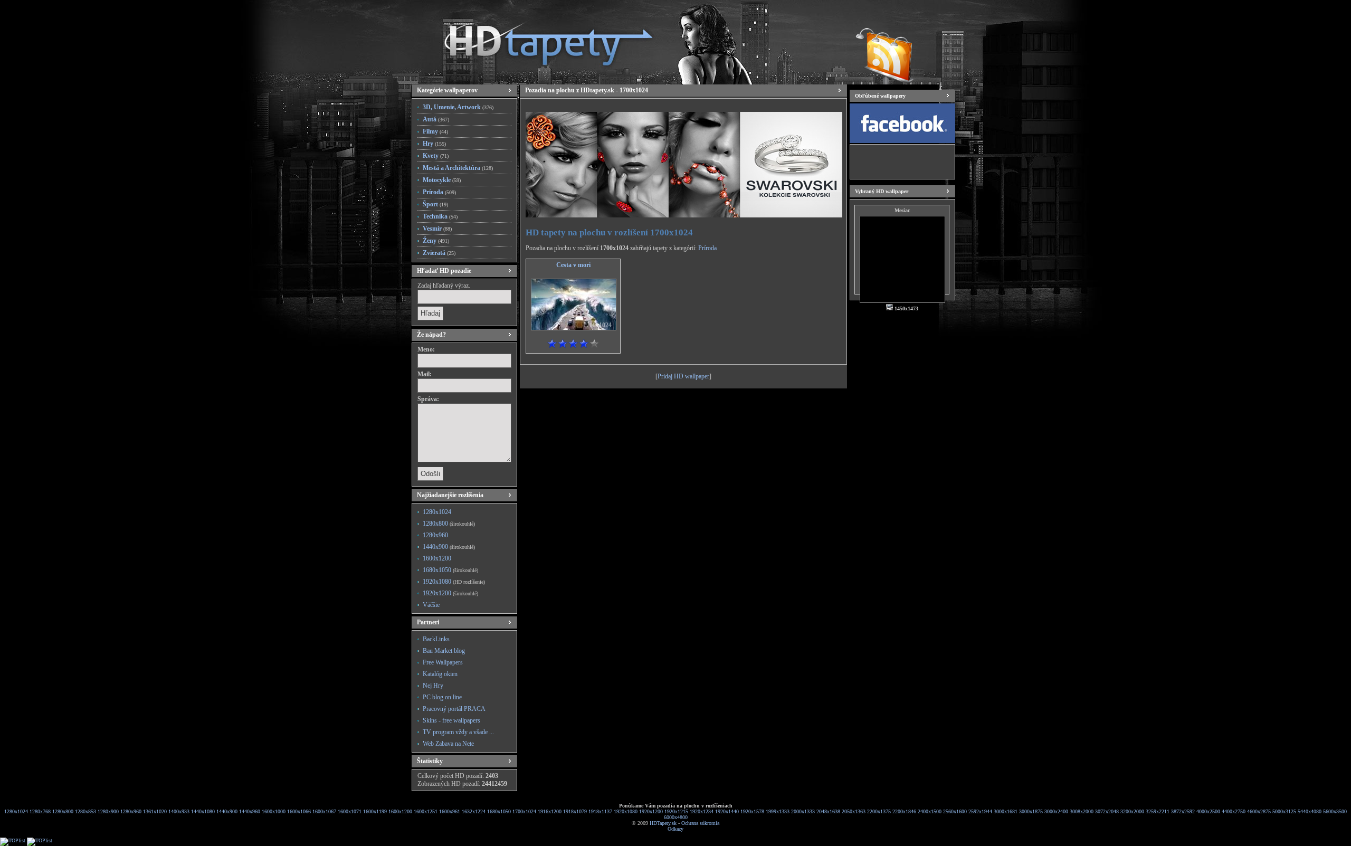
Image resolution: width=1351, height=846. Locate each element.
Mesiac (902, 210)
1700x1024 (524, 811)
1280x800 (449, 523)
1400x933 (178, 811)
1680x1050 (450, 570)
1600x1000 (274, 811)
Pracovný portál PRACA (454, 708)
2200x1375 (879, 811)
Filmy (435, 131)
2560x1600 (955, 811)
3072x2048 (1107, 811)
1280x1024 (437, 512)
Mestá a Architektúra (458, 168)
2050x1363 (853, 811)
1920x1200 (450, 593)
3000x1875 (1031, 811)
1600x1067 (324, 811)
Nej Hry (433, 685)
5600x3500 (1335, 811)
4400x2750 (1233, 811)
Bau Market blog (444, 650)
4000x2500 (1208, 811)
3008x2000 (1081, 811)
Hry (434, 143)
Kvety (436, 155)
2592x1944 (980, 811)
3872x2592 (1183, 811)
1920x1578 (752, 811)
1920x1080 (454, 581)
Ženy (436, 240)
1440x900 (449, 546)
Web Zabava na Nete (448, 743)
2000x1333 (803, 811)
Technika (440, 216)
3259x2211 (1157, 811)
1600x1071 (349, 811)
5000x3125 (1284, 811)
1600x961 (449, 811)
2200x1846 (904, 811)
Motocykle (442, 180)
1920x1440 (727, 811)
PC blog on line (442, 697)
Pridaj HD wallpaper (683, 376)
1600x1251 (425, 811)
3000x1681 (1005, 811)
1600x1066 (299, 811)
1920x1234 (701, 811)
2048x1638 (828, 811)
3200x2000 (1132, 811)
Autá (436, 119)
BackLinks (436, 639)
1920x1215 (676, 811)
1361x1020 (155, 811)
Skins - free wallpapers (451, 720)
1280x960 (435, 535)
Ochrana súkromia (700, 823)
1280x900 (108, 811)
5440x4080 (1309, 811)
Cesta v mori (573, 265)
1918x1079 (575, 811)
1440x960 (249, 811)
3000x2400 (1056, 811)
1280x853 (85, 811)
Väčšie (431, 605)
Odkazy (675, 829)
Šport (435, 204)
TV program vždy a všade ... (458, 732)
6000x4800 (676, 817)
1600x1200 (437, 558)
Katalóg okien (440, 674)
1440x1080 (203, 811)
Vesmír (437, 228)
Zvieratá (439, 252)
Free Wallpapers (443, 662)
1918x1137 (600, 811)
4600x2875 (1259, 811)
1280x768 (40, 811)
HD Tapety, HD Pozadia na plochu (538, 39)
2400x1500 (929, 811)
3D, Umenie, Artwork (458, 107)
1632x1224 (474, 811)
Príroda (439, 192)
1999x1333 (777, 811)
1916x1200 (550, 811)
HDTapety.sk (663, 823)
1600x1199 (375, 811)
